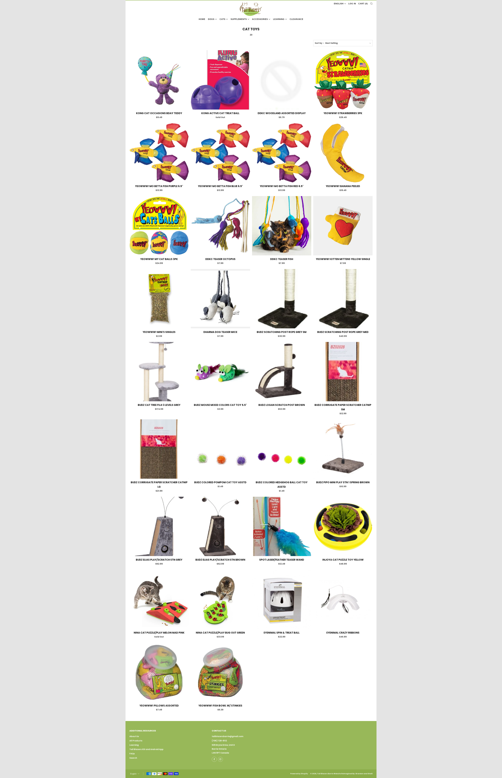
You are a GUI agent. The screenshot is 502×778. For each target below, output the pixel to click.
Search (133, 758)
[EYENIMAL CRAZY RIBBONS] (343, 599)
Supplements (239, 19)
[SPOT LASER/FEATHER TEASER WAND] (281, 526)
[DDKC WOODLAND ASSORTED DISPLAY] (281, 80)
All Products (135, 740)
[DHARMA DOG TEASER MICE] (220, 298)
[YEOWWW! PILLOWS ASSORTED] (159, 672)
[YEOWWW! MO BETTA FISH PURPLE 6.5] (159, 152)
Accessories (260, 19)
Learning (278, 19)
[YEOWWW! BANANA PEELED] (343, 152)
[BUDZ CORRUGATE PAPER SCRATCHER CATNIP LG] (159, 449)
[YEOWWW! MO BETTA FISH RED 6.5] (281, 152)
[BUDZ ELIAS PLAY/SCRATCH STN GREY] (159, 526)
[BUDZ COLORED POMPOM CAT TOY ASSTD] (220, 449)
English (339, 3)
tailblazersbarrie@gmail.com (227, 736)
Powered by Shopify (299, 774)
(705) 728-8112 (219, 740)
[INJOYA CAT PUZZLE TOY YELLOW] (343, 526)
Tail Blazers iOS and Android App (146, 749)
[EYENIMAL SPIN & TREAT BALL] (281, 599)
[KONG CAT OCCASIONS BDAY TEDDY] (159, 80)
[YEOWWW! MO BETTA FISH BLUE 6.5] (220, 152)
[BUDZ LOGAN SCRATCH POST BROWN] (281, 371)
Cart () (363, 3)
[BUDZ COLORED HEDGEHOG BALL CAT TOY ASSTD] (281, 449)
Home (202, 19)
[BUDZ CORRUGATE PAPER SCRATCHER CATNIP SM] (343, 371)
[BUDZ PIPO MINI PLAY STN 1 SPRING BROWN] (343, 449)
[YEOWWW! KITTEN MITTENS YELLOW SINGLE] (343, 225)
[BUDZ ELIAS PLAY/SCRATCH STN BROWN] (220, 526)
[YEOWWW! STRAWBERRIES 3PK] (343, 80)
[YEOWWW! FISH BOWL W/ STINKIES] (220, 672)
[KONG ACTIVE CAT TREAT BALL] (220, 80)
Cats (222, 19)
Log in (352, 3)
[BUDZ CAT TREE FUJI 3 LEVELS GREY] (159, 371)
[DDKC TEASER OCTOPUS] (220, 225)
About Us (134, 736)
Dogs (211, 19)
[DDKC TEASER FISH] (281, 225)
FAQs (132, 753)
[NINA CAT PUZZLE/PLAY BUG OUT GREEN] (220, 599)
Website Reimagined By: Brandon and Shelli (353, 774)
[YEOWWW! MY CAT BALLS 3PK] (159, 225)
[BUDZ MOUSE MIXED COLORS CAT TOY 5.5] (220, 371)
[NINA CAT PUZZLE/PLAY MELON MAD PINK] (159, 599)
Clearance (296, 19)
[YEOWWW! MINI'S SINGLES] (159, 298)
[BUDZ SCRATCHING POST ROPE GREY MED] (343, 298)
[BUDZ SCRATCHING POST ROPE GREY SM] (281, 298)
